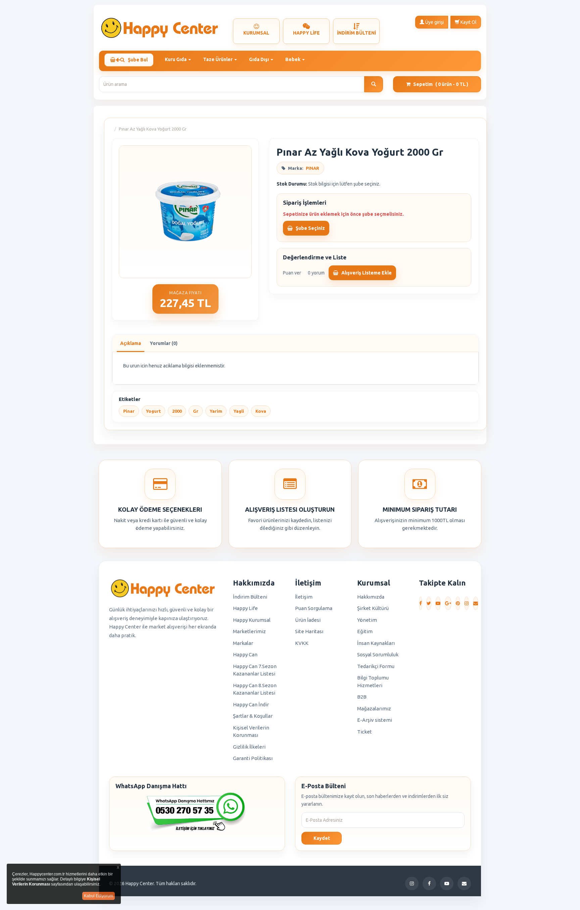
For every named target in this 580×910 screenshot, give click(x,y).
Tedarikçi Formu (375, 666)
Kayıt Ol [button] (468, 22)
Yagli (239, 411)
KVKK (301, 643)
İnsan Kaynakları (376, 643)
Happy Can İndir (251, 704)
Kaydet (321, 838)
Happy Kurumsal (252, 620)
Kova (260, 411)
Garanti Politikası (253, 758)
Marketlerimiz (249, 631)
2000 (177, 411)
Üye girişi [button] (434, 22)
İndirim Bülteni (250, 597)
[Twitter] (428, 603)
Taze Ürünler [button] (218, 59)
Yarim (216, 411)
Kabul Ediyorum (98, 896)
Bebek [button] (293, 59)
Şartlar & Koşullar (253, 716)
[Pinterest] (457, 603)
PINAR (312, 168)
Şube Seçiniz (310, 228)
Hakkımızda (370, 597)
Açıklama (130, 343)
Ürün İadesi (308, 620)
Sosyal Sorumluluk (377, 654)
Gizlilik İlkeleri (249, 747)
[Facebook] (420, 603)
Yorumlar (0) (164, 343)
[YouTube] (438, 603)
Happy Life (245, 608)
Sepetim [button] (440, 84)
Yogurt (153, 411)
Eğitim (365, 631)
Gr (195, 411)
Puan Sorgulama (313, 608)
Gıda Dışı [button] (259, 59)
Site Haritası (309, 631)
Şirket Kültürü (373, 608)
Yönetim (367, 620)
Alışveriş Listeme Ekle (366, 272)
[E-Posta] (475, 603)
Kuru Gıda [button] (176, 59)
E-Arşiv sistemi (374, 720)
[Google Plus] (448, 603)
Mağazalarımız (374, 708)
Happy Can (245, 654)
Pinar (129, 411)
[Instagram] (466, 603)
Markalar (243, 643)
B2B (362, 697)
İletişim (303, 597)
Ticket (364, 732)
